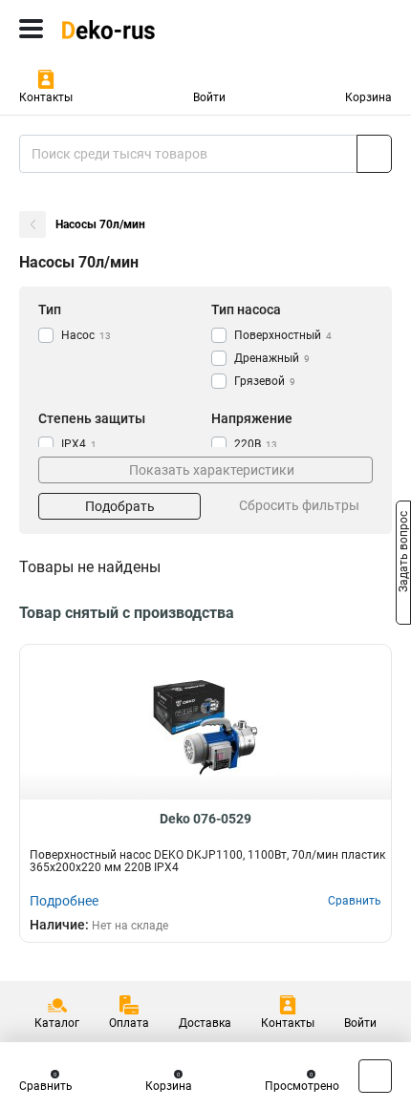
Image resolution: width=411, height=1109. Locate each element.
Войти (209, 97)
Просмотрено (302, 1086)
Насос (86, 335)
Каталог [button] (56, 1023)
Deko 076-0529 (205, 818)
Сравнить (46, 1086)
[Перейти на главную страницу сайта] (143, 28)
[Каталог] (31, 28)
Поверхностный (283, 335)
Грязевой (264, 381)
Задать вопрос (403, 553)
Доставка (205, 1023)
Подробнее (64, 900)
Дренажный (272, 358)
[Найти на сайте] (374, 154)
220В (255, 444)
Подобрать (120, 506)
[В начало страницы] (375, 1076)
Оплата (129, 1023)
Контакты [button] (46, 97)
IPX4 (79, 444)
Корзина (368, 97)
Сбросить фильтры (299, 505)
